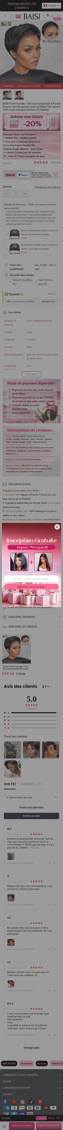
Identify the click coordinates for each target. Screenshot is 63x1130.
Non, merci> (31, 595)
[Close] (57, 527)
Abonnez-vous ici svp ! (31, 586)
